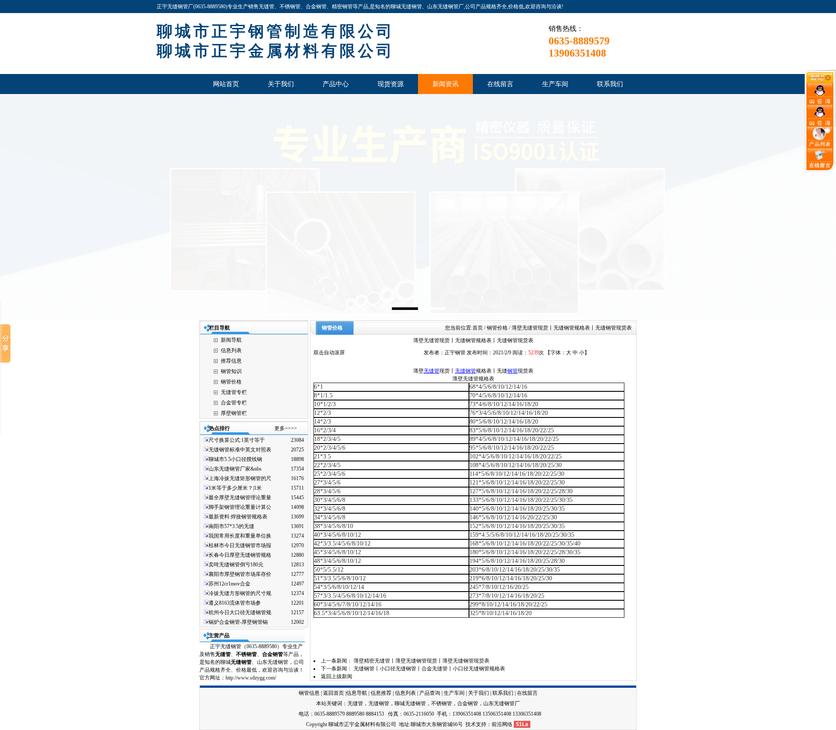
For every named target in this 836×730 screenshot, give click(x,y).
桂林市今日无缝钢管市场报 (240, 545)
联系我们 (502, 693)
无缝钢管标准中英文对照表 (240, 450)
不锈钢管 (246, 654)
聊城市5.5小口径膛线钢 (235, 459)
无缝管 (223, 654)
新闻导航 (231, 340)
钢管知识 (231, 371)
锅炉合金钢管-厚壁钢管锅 (238, 622)
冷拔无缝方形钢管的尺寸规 (240, 593)
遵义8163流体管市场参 (235, 603)
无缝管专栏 (234, 392)
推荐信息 (231, 361)
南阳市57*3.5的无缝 (231, 526)
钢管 (512, 371)
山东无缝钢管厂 (501, 703)
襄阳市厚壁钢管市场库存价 (240, 574)
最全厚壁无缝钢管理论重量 (240, 498)
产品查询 (429, 693)
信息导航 (356, 693)
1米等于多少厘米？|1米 (235, 488)
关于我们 (478, 693)
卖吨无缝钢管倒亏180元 (236, 565)
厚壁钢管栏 (234, 413)
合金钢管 (467, 703)
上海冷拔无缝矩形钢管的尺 (240, 478)
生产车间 (454, 693)
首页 (477, 328)
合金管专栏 (234, 403)
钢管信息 (309, 693)
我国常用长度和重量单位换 (240, 536)
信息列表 (231, 350)
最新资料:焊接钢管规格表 (238, 517)
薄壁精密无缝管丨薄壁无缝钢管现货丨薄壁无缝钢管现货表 (421, 661)
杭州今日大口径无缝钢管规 (240, 612)
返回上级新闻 (336, 676)
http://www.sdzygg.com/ (251, 678)
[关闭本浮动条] (820, 81)
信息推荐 (381, 693)
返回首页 (333, 693)
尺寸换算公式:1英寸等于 (237, 440)
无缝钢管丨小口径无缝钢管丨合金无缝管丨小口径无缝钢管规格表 (429, 669)
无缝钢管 (465, 371)
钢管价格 (231, 382)
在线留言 (527, 693)
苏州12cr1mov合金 (229, 584)
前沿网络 (502, 724)
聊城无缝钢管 (410, 703)
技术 (470, 724)
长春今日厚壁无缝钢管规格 (240, 555)
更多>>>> (285, 428)
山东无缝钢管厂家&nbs (235, 469)
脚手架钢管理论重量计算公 (240, 507)
